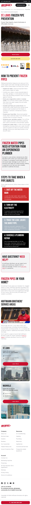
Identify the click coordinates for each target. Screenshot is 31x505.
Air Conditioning (20, 433)
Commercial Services (22, 446)
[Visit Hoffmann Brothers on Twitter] (8, 483)
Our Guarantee (5, 444)
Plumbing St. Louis (9, 9)
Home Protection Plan (7, 449)
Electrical (19, 441)
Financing (3, 463)
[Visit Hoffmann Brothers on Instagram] (5, 483)
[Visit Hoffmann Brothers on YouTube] (10, 483)
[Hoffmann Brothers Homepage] (6, 5)
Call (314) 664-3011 (15, 58)
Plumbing (18, 439)
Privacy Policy (5, 472)
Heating (18, 436)
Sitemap (3, 470)
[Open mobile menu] (29, 5)
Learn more (15, 364)
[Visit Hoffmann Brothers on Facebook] (2, 483)
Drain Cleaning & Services (19, 9)
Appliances (19, 444)
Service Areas (5, 436)
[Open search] (29, 1)
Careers (3, 439)
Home (3, 9)
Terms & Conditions (6, 475)
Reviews (3, 441)
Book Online (15, 54)
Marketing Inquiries (6, 460)
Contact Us (4, 458)
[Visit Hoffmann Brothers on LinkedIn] (13, 483)
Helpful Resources (6, 446)
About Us (3, 433)
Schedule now (21, 5)
